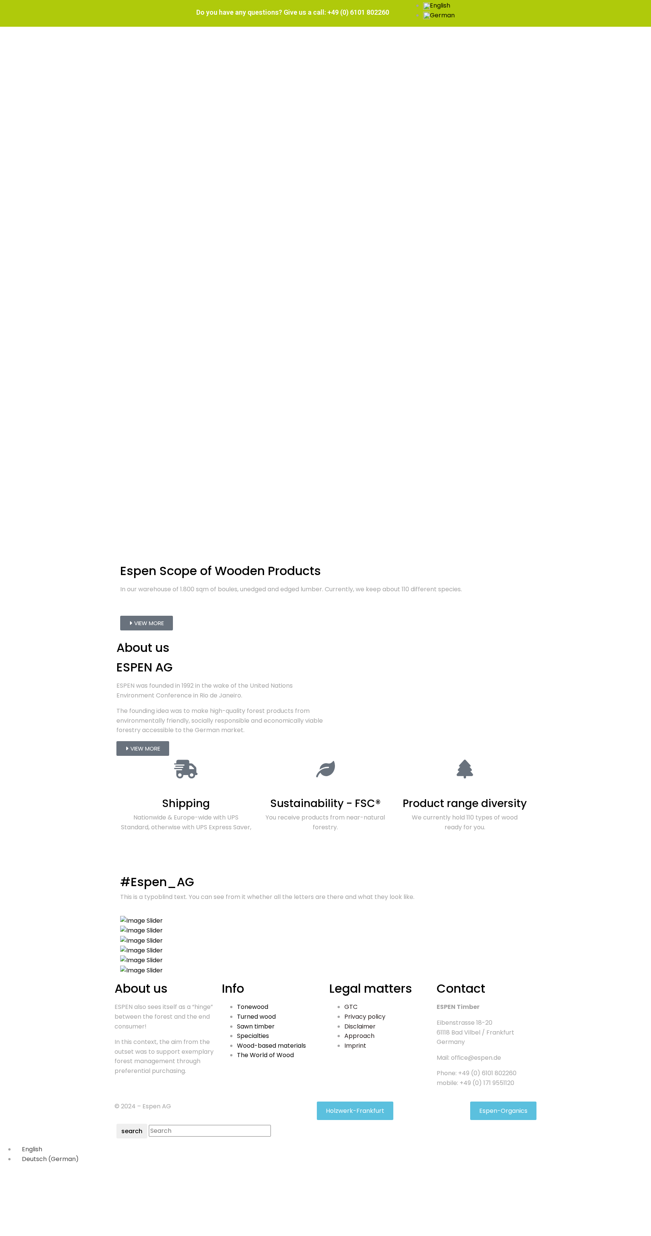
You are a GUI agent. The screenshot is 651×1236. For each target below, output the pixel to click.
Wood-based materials (271, 1045)
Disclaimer (360, 1026)
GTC (351, 1007)
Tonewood (252, 1007)
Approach (359, 1036)
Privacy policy (364, 1016)
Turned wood (256, 1016)
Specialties (253, 1036)
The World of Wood (265, 1055)
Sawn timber (256, 1026)
